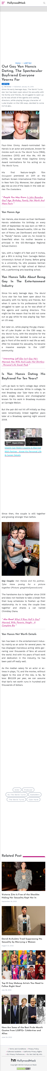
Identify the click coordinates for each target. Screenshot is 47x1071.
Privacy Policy (33, 1049)
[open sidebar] (3, 3)
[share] (21, 430)
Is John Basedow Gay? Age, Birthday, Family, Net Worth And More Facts (23, 200)
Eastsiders (34, 795)
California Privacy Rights (33, 1051)
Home (18, 63)
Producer (28, 790)
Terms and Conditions (17, 1049)
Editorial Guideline (14, 1051)
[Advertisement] (23, 35)
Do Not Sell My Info (34, 1054)
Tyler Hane (33, 799)
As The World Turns (17, 795)
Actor (17, 790)
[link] (7, 431)
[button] (43, 3)
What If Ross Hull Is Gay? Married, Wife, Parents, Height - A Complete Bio (21, 622)
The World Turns (16, 799)
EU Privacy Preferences (16, 1054)
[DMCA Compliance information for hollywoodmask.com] (23, 1068)
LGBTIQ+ (28, 63)
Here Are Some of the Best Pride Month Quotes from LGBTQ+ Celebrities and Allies (22, 1030)
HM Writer (7, 87)
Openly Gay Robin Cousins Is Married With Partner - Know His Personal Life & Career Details (15, 431)
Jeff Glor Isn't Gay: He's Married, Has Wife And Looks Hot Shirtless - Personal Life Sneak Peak (23, 362)
